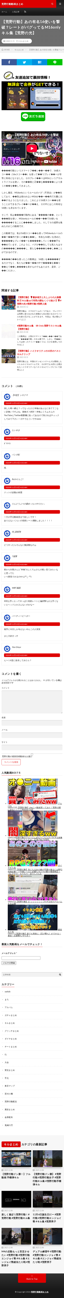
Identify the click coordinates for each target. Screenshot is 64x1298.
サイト (5, 742)
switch (7, 991)
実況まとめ (10, 1070)
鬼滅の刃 (9, 1125)
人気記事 (15, 12)
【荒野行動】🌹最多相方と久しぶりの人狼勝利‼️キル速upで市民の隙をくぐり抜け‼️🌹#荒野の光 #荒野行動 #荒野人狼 (39, 300)
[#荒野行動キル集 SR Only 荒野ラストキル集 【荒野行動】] (9, 331)
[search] (60, 974)
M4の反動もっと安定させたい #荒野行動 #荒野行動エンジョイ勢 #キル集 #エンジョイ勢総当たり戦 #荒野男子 (16, 1258)
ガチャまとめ (11, 1015)
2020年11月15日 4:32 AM (16, 403)
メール (5, 730)
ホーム (4, 12)
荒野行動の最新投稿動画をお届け (17, 756)
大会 (7, 1062)
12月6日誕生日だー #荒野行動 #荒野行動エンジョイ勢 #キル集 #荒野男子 (47, 1218)
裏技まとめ (10, 1109)
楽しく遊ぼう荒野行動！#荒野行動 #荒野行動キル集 (16, 1216)
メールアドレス (9, 953)
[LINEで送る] (54, 62)
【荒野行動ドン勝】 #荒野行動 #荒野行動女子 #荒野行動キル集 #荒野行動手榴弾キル (47, 1179)
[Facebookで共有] (9, 62)
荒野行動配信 (11, 1101)
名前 (4, 718)
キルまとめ (23, 41)
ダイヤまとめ (11, 1038)
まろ (7, 999)
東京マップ (10, 1086)
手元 (7, 1078)
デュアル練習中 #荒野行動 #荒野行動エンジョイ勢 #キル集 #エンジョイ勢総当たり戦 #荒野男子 (47, 1256)
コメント (6, 688)
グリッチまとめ (12, 1031)
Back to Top (32, 1279)
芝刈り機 (9, 1093)
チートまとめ (11, 1046)
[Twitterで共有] (24, 62)
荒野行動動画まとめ (40, 1292)
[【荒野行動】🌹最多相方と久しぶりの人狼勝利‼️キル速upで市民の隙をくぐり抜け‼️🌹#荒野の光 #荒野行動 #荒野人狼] (9, 303)
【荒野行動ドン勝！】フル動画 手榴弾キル (16, 1176)
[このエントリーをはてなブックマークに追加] (39, 62)
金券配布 (9, 1117)
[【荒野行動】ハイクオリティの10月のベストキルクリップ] (9, 356)
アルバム (9, 1007)
